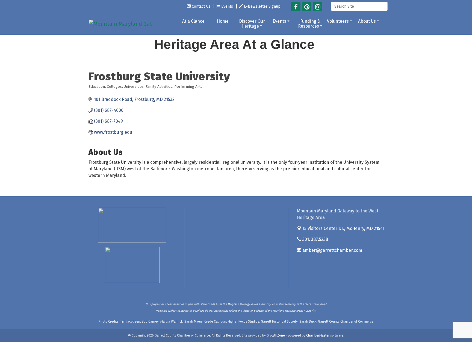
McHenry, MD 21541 (343, 228)
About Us (367, 21)
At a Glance (193, 21)
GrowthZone (276, 335)
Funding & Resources (309, 24)
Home (223, 21)
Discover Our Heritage (252, 24)
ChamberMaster (317, 335)
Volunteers (338, 21)
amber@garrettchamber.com (331, 250)
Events (279, 21)
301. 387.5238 (314, 239)
